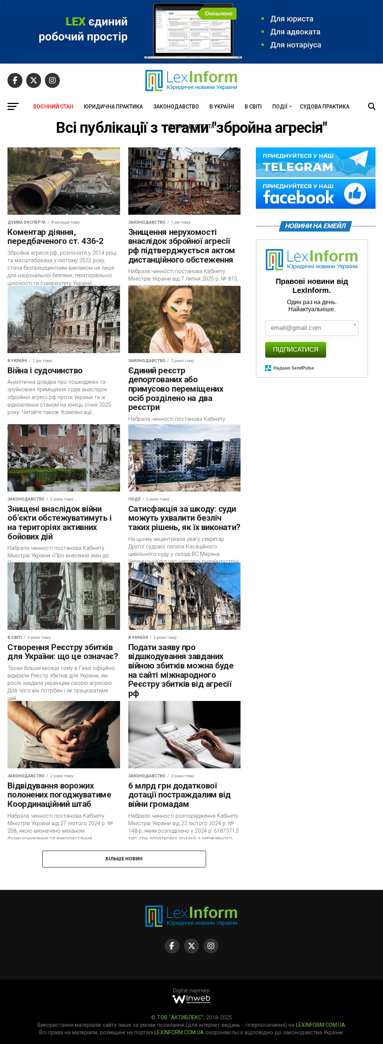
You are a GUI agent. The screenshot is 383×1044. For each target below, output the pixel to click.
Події (280, 107)
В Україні (221, 107)
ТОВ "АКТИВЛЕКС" (180, 1017)
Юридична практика (113, 107)
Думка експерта (191, 126)
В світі (253, 107)
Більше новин (124, 858)
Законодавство (176, 107)
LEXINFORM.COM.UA (320, 1025)
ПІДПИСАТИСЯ (295, 349)
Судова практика (324, 107)
